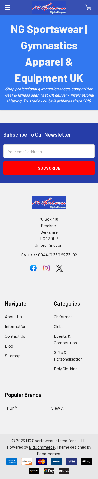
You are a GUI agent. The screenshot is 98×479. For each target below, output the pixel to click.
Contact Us (15, 336)
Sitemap (12, 355)
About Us (13, 316)
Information (15, 326)
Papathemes (48, 453)
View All (58, 407)
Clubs (59, 326)
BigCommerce (42, 446)
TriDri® (11, 407)
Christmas (63, 316)
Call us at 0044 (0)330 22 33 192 (49, 254)
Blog (9, 345)
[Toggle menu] (7, 7)
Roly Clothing (66, 368)
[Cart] (89, 7)
